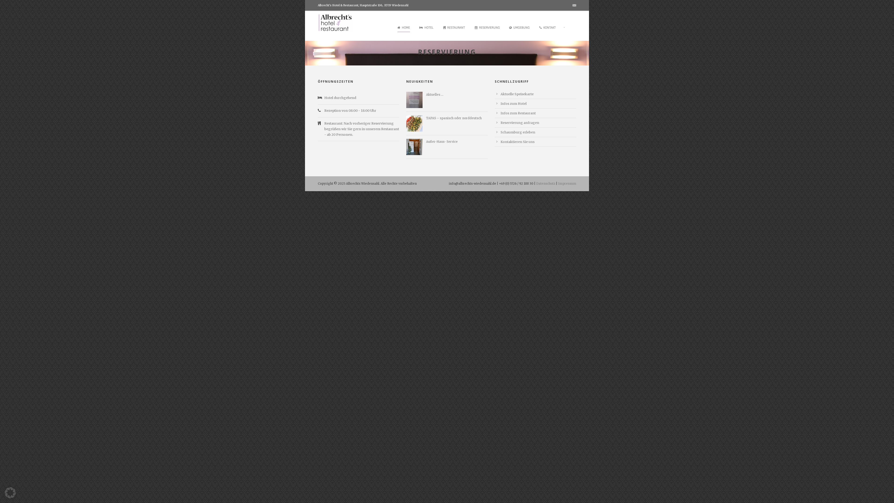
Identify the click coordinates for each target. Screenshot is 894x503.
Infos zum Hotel (514, 104)
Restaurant (456, 27)
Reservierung (489, 27)
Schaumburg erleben (518, 132)
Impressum (567, 184)
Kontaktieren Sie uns (518, 142)
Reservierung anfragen (520, 123)
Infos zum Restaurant (518, 113)
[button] (10, 493)
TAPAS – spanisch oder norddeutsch (454, 118)
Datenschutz (545, 184)
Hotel (428, 27)
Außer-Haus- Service (442, 142)
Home (406, 27)
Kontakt (549, 27)
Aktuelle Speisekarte (517, 94)
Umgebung (521, 27)
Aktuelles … (434, 95)
